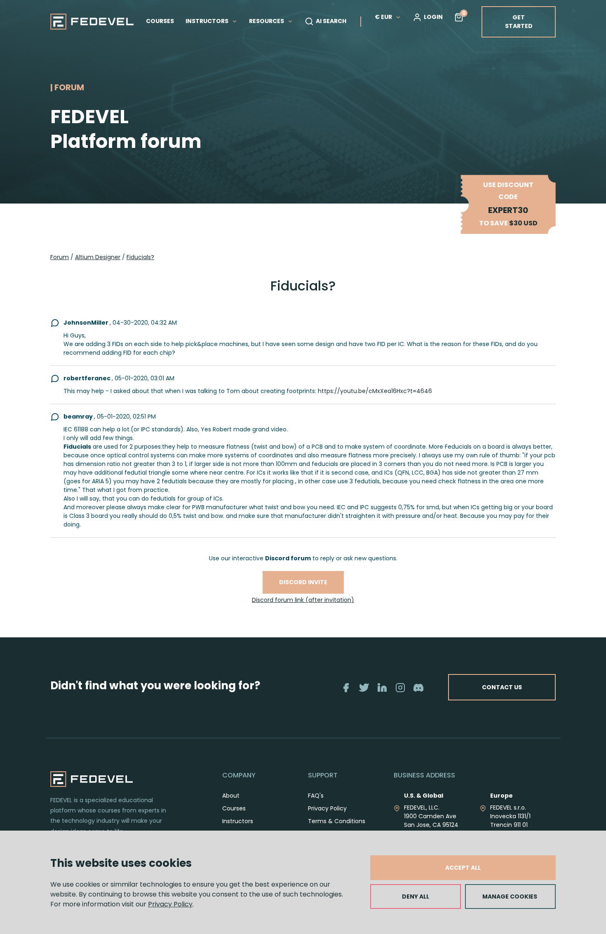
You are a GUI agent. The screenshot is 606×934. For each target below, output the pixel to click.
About (231, 795)
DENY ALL (415, 896)
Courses (234, 808)
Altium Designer (97, 257)
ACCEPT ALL (463, 868)
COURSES (160, 21)
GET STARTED (519, 21)
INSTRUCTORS (208, 21)
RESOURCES (267, 21)
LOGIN (433, 17)
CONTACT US (502, 687)
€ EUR (383, 17)
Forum (59, 257)
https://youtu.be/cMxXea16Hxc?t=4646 (375, 391)
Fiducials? (140, 257)
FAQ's (316, 795)
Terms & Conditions (336, 821)
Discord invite (303, 582)
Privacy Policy (170, 904)
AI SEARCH (331, 21)
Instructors (237, 821)
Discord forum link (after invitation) (303, 600)
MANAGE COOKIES (509, 896)
